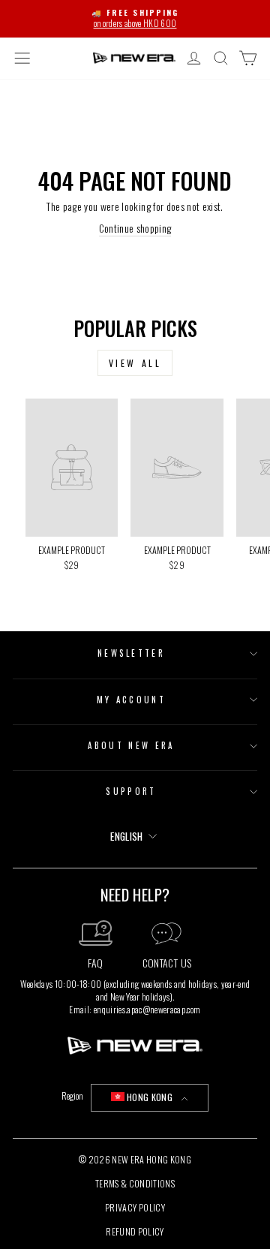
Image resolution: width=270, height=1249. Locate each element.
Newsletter (131, 653)
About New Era (131, 745)
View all (135, 363)
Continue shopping (135, 228)
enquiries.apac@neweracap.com (147, 1009)
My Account (131, 700)
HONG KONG (149, 1097)
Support (131, 791)
